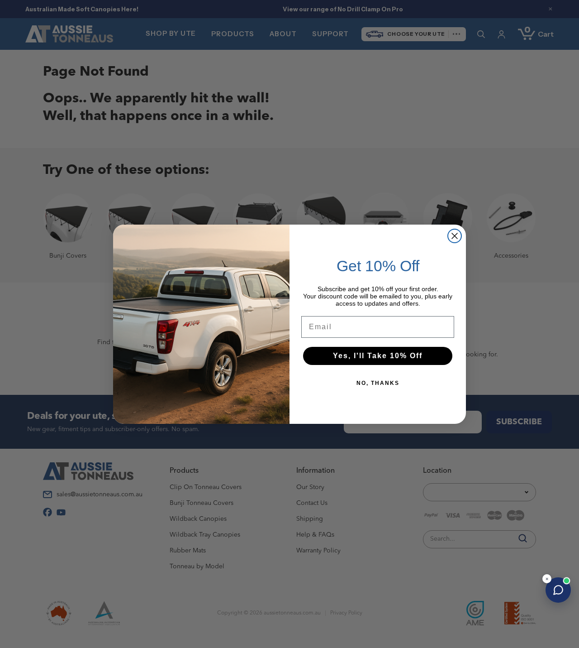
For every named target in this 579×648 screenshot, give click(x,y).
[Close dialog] (454, 236)
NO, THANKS (377, 383)
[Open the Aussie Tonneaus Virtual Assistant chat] (558, 590)
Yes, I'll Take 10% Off (377, 356)
